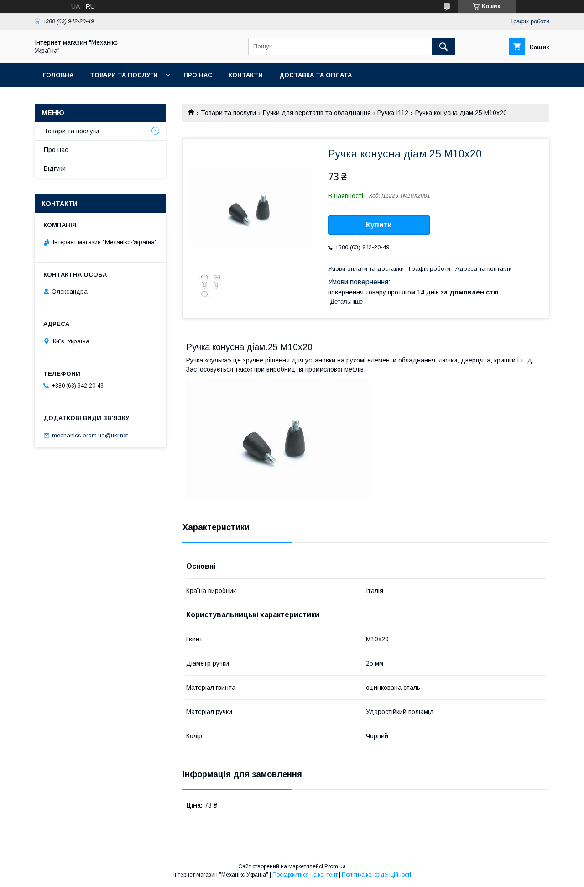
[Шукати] (443, 46)
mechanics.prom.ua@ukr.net (90, 435)
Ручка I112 (392, 112)
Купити (379, 225)
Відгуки (55, 168)
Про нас (197, 75)
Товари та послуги (124, 75)
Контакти (246, 75)
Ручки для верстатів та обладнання (317, 112)
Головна (58, 75)
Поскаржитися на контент (305, 874)
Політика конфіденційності (376, 874)
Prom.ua (335, 866)
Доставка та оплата (315, 75)
